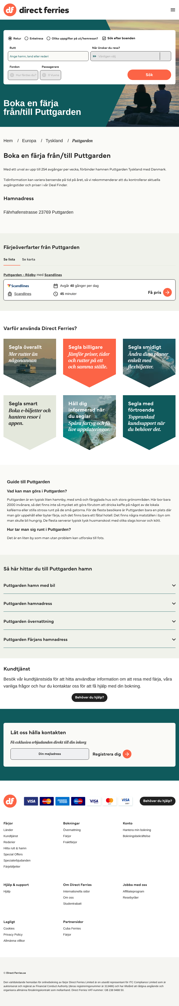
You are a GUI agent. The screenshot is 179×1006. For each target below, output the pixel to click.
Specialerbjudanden (17, 860)
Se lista (9, 259)
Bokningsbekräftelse (136, 836)
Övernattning (72, 830)
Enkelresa (36, 38)
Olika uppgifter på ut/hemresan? (75, 38)
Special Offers (13, 854)
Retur (17, 38)
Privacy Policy (12, 934)
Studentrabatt (72, 903)
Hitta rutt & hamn (14, 848)
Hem (8, 140)
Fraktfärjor (70, 842)
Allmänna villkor (14, 940)
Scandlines (53, 275)
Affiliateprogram (133, 891)
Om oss (68, 897)
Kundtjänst (10, 836)
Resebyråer (131, 897)
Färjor (67, 836)
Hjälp (6, 891)
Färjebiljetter (11, 866)
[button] (89, 585)
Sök (149, 74)
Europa (29, 140)
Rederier (9, 842)
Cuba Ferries (72, 928)
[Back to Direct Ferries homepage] (36, 9)
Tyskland (54, 140)
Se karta (28, 259)
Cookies (9, 928)
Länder (8, 830)
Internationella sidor (76, 891)
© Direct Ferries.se (14, 973)
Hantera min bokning (137, 830)
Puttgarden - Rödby (19, 275)
